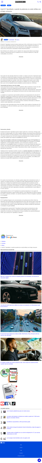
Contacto (21, 447)
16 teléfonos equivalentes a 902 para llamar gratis (18, 421)
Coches (3, 5)
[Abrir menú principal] (2, 1)
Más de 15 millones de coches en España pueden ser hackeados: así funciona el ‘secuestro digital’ (20, 277)
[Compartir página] (40, 2)
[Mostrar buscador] (38, 2)
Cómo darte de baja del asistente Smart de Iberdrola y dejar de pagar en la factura (24, 428)
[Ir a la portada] (20, 2)
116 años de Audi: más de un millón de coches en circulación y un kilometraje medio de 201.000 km (20, 306)
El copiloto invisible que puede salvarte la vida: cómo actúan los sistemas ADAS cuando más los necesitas (19, 363)
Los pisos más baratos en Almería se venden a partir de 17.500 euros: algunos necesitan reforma (23, 417)
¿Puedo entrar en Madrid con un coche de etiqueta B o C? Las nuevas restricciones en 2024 (23, 433)
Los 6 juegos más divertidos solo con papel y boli (18, 437)
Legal (21, 450)
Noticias (3, 241)
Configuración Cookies (21, 455)
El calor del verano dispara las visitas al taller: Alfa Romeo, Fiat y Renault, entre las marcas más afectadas (20, 334)
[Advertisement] (21, 65)
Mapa (21, 444)
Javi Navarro (11, 39)
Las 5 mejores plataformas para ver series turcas (18, 411)
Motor (9, 5)
